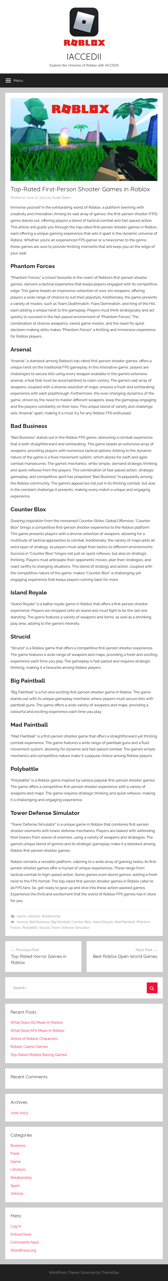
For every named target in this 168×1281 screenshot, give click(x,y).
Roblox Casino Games (29, 1046)
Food (14, 1153)
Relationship (51, 916)
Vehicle (16, 1193)
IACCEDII (84, 56)
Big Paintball (60, 922)
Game (21, 916)
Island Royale (103, 922)
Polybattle (30, 928)
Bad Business (40, 922)
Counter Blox (81, 922)
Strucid (44, 928)
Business (18, 1145)
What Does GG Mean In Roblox (36, 1022)
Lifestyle (33, 916)
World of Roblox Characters (34, 1038)
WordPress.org (23, 1250)
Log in (15, 1226)
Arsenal (22, 922)
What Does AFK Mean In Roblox (37, 1030)
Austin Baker (61, 198)
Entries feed (20, 1234)
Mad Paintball (125, 922)
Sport (15, 1185)
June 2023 (19, 1113)
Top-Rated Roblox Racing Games (38, 1054)
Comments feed (24, 1242)
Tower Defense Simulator (70, 928)
